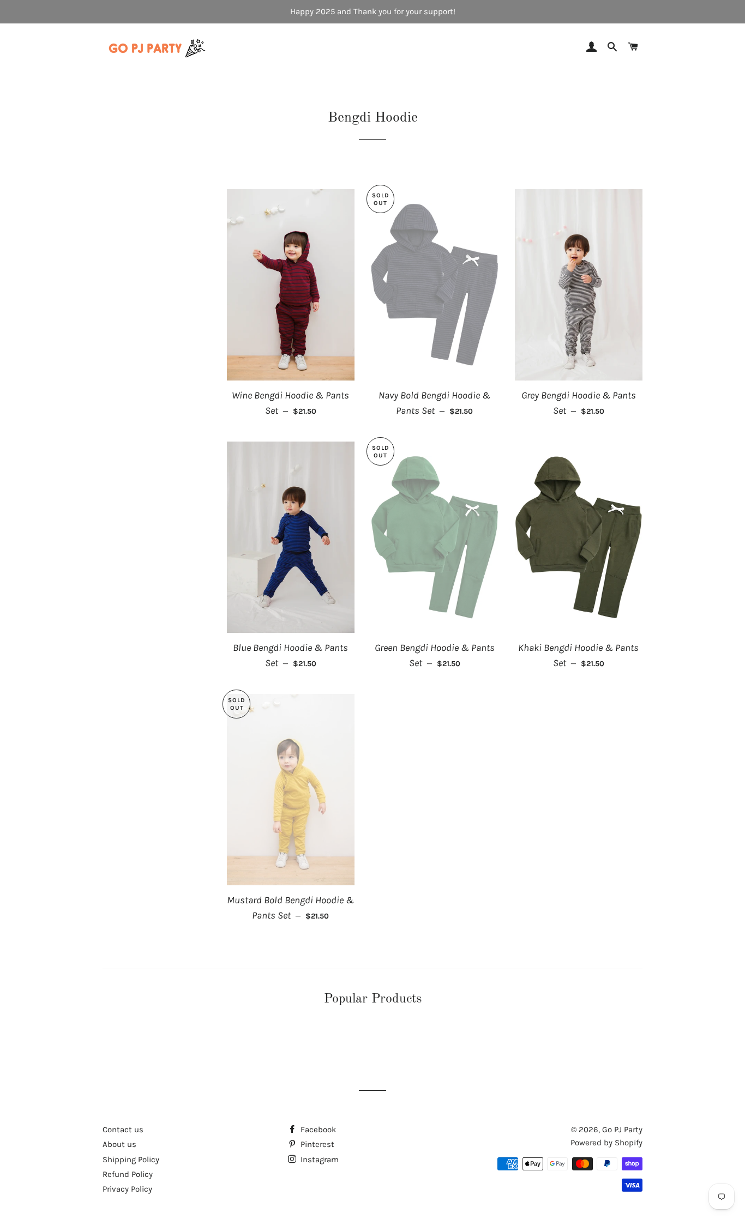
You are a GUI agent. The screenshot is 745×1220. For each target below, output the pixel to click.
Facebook (317, 1129)
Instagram (318, 1159)
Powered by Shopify (606, 1142)
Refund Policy (128, 1174)
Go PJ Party (622, 1129)
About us (119, 1144)
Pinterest (316, 1144)
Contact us (123, 1129)
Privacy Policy (127, 1189)
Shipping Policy (131, 1159)
